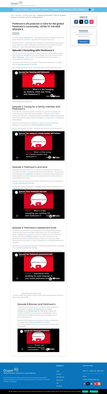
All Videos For (29, 15)
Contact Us (59, 386)
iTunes (19, 64)
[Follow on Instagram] (91, 22)
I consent (85, 391)
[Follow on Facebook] (76, 22)
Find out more (16, 101)
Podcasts (81, 9)
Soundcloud (25, 64)
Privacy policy (94, 391)
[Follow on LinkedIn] (86, 22)
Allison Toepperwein (18, 57)
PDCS (29, 236)
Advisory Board (60, 377)
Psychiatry (55, 9)
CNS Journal (66, 9)
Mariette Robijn (33, 311)
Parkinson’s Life (28, 37)
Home (18, 9)
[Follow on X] (81, 22)
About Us (25, 9)
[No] (105, 391)
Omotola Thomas (39, 309)
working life (28, 174)
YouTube (34, 64)
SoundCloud (25, 248)
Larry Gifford (27, 55)
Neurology (45, 9)
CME (74, 9)
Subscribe (83, 42)
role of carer (49, 116)
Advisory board (35, 9)
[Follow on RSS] (98, 383)
